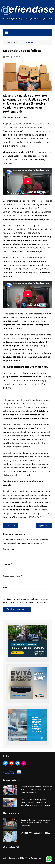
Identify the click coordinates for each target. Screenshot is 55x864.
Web (5, 587)
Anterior (11, 525)
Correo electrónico (12, 576)
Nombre (7, 564)
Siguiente (43, 525)
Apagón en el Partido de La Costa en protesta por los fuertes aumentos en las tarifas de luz (36, 789)
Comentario (9, 549)
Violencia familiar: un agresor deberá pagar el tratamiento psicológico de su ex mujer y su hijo (36, 802)
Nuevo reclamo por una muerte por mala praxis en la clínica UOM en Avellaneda (36, 823)
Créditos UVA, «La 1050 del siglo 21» (36, 832)
